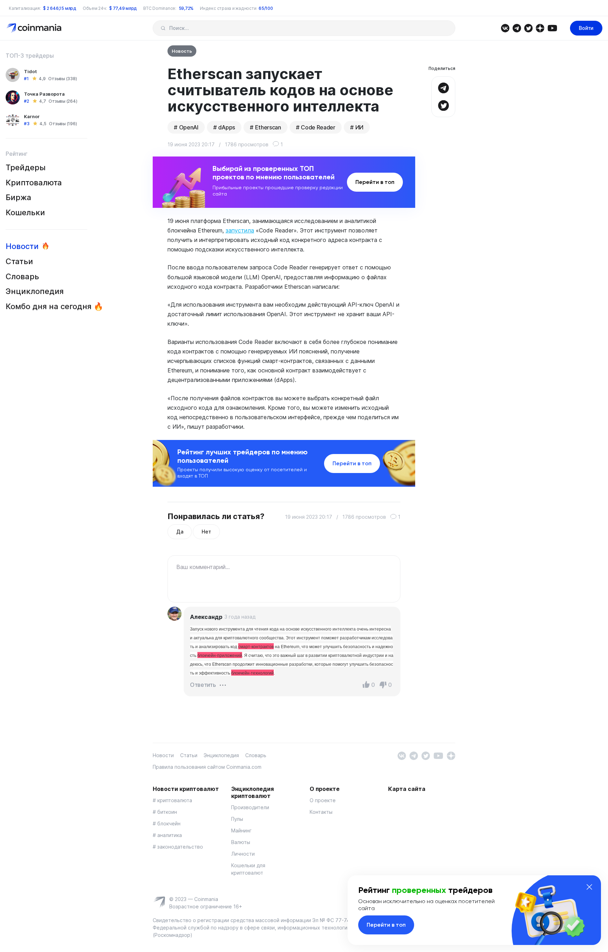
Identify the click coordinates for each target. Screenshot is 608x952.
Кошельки (25, 212)
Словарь (22, 276)
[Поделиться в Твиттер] (443, 105)
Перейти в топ (374, 182)
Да (179, 532)
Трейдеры (26, 167)
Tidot (30, 71)
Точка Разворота (44, 94)
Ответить (203, 684)
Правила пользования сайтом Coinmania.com (207, 767)
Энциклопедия (35, 291)
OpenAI (188, 127)
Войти (586, 28)
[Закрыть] (589, 887)
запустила (240, 230)
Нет (206, 532)
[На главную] (35, 28)
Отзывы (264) (63, 101)
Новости (22, 246)
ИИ (359, 127)
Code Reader (318, 127)
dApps (226, 127)
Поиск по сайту (163, 28)
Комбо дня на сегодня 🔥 (54, 306)
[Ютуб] (552, 28)
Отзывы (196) (63, 123)
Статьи (19, 261)
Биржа (18, 197)
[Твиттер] (528, 28)
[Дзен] (540, 28)
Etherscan (268, 127)
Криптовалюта (34, 182)
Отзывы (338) (62, 78)
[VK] (505, 28)
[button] (223, 684)
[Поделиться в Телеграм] (443, 87)
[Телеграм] (516, 28)
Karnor (32, 116)
